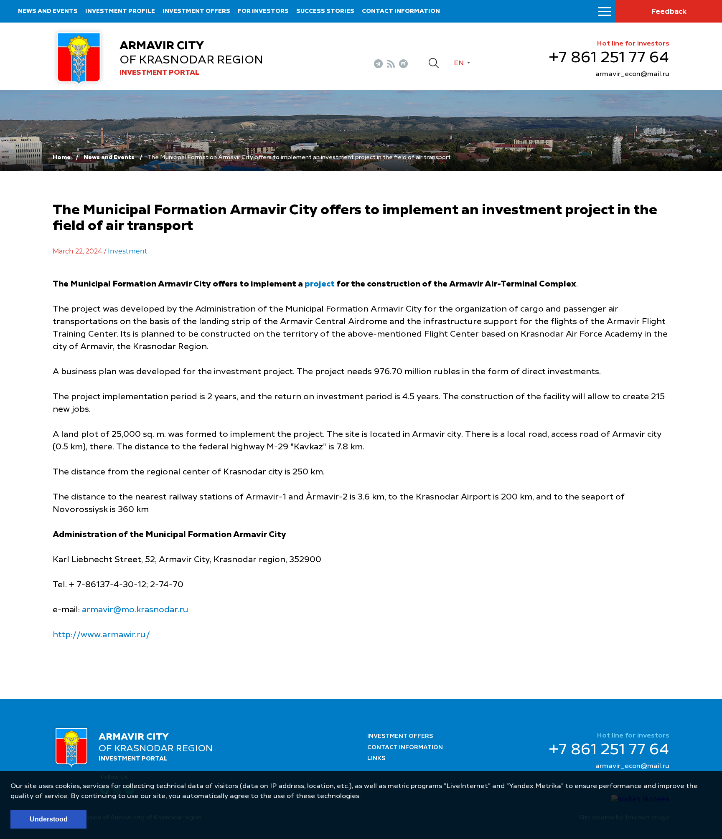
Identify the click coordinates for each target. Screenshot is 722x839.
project (320, 284)
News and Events (109, 157)
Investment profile (120, 11)
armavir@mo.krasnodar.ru (135, 610)
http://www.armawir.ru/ (101, 635)
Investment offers (196, 11)
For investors (263, 11)
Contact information (401, 11)
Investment (127, 251)
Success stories (325, 11)
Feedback (668, 11)
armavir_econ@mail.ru (632, 74)
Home (62, 157)
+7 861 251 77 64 (609, 58)
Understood (49, 819)
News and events (48, 11)
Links (376, 758)
